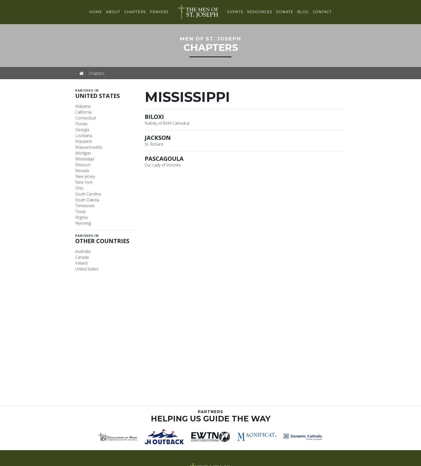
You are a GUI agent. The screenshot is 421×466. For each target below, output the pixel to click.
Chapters (97, 73)
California (83, 112)
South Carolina (88, 194)
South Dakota (87, 199)
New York (83, 182)
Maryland (83, 141)
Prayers (159, 12)
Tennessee (85, 205)
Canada (82, 257)
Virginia (81, 217)
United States (86, 269)
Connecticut (85, 118)
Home (95, 12)
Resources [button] (259, 12)
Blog (303, 12)
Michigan (83, 153)
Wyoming (83, 223)
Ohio (79, 188)
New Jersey (85, 176)
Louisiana (83, 135)
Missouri (82, 164)
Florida (81, 123)
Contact (322, 12)
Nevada (82, 170)
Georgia (82, 129)
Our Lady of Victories (163, 165)
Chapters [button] (135, 12)
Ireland (81, 263)
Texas (80, 211)
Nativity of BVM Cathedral (167, 123)
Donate (284, 12)
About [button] (113, 12)
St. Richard (154, 144)
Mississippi (84, 159)
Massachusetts (88, 147)
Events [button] (235, 12)
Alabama (82, 106)
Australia (82, 251)
